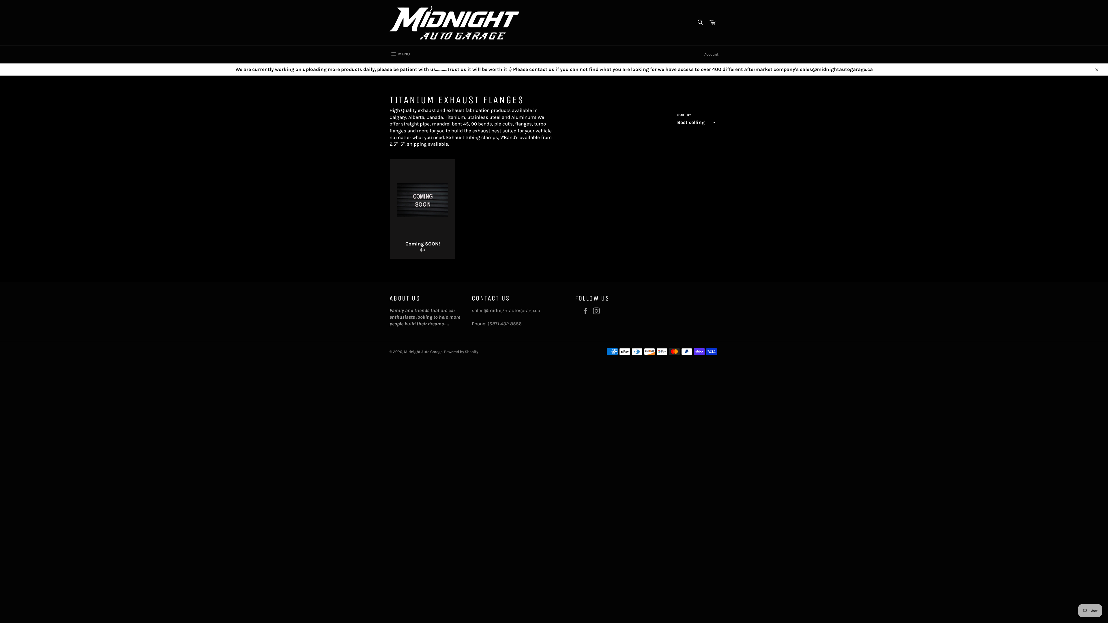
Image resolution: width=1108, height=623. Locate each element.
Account (711, 54)
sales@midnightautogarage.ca (506, 310)
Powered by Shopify (461, 352)
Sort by (684, 115)
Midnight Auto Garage (423, 352)
